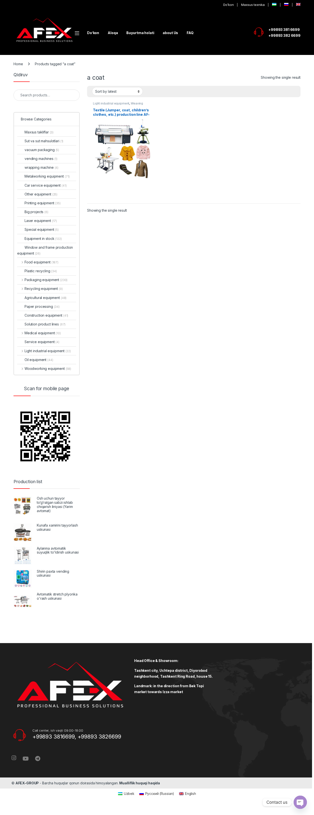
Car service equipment (45, 185)
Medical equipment (43, 333)
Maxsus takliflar (39, 132)
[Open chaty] (300, 802)
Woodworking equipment (48, 368)
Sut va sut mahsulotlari (44, 141)
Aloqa (113, 33)
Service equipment (42, 342)
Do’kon (228, 5)
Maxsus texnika (252, 5)
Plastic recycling (41, 271)
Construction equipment (46, 315)
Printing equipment (43, 203)
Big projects (36, 212)
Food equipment (41, 262)
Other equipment (41, 194)
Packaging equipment (46, 280)
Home (18, 64)
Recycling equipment (44, 288)
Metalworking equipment (47, 176)
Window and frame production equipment (45, 250)
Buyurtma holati (140, 33)
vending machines (41, 158)
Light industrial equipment (111, 103)
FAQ (190, 33)
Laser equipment (41, 221)
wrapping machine (41, 167)
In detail (123, 198)
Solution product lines (45, 324)
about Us (170, 33)
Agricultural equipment (45, 298)
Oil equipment (39, 360)
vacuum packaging (42, 150)
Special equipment (42, 229)
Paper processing (42, 306)
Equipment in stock (43, 238)
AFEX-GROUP (27, 783)
